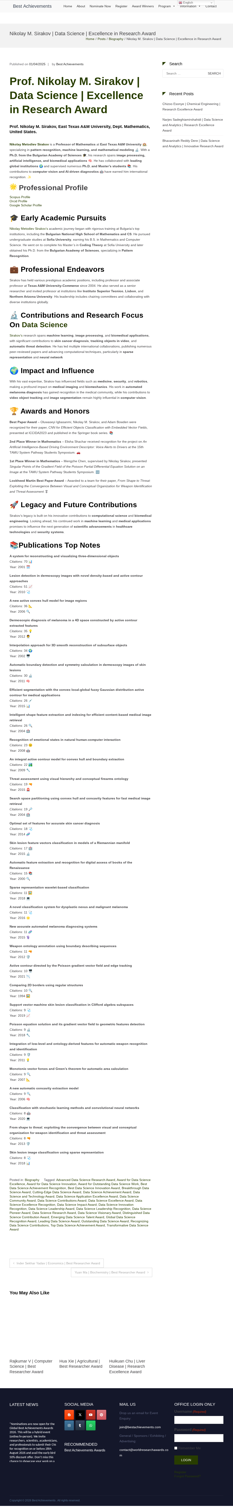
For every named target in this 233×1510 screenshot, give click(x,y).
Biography (116, 39)
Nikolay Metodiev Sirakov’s (29, 228)
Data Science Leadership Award (51, 1208)
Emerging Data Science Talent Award (77, 1217)
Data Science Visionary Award (99, 1213)
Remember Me (189, 1448)
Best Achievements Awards (84, 1450)
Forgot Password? (187, 1476)
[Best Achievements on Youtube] (91, 1415)
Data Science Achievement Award (107, 1192)
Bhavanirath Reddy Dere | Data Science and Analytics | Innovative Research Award (192, 143)
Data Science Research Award (54, 1213)
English (187, 2)
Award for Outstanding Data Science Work (108, 1184)
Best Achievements (32, 6)
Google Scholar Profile (26, 205)
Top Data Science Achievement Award (78, 1225)
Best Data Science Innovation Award (94, 1188)
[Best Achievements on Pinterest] (101, 1415)
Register (121, 6)
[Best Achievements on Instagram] (69, 1425)
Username (190, 1411)
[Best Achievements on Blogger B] (69, 1415)
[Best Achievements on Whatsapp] (91, 1425)
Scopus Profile (20, 197)
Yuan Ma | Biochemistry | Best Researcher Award (110, 1272)
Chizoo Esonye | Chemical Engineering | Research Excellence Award (191, 106)
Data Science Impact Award (77, 1204)
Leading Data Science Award (59, 1221)
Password (190, 1430)
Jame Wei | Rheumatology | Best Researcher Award (128, 1366)
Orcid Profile (18, 201)
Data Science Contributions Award (62, 1200)
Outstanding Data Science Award (105, 1221)
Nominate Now (100, 6)
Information (188, 6)
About (81, 6)
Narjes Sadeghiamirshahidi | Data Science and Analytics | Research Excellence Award (192, 125)
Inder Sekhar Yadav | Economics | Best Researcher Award (58, 1263)
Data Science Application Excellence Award (87, 1196)
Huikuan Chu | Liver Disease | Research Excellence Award (77, 1366)
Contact (211, 6)
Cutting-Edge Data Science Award (57, 1192)
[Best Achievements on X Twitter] (80, 1415)
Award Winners (143, 6)
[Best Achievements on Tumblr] (80, 1425)
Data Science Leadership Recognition (103, 1208)
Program (164, 6)
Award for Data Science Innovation (51, 1184)
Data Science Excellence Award (111, 1200)
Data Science (46, 325)
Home (67, 6)
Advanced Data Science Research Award (85, 1180)
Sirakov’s (16, 335)
